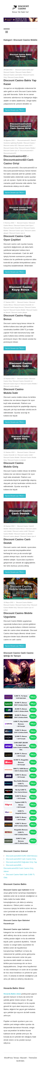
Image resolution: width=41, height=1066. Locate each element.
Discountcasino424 (10, 153)
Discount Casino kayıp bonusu (14, 307)
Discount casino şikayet (19, 312)
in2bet (6, 610)
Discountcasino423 (26, 150)
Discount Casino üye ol (11, 150)
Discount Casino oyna (16, 230)
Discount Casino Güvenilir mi (13, 228)
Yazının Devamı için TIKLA (14, 110)
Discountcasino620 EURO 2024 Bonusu (21, 856)
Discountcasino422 (23, 140)
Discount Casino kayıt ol (12, 384)
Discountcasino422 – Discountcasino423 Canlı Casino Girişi (18, 160)
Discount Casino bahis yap (24, 70)
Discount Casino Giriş (11, 148)
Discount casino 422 (10, 145)
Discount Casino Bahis (23, 72)
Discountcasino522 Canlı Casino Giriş (21, 859)
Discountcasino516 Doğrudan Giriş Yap (21, 862)
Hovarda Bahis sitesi (12, 994)
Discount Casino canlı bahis (13, 75)
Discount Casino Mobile (16, 77)
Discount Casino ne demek (17, 460)
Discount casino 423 (25, 145)
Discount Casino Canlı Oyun (23, 225)
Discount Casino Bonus (17, 529)
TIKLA (33, 697)
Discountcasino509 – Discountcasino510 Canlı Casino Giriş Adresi (18, 868)
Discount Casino (9, 72)
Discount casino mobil (25, 455)
